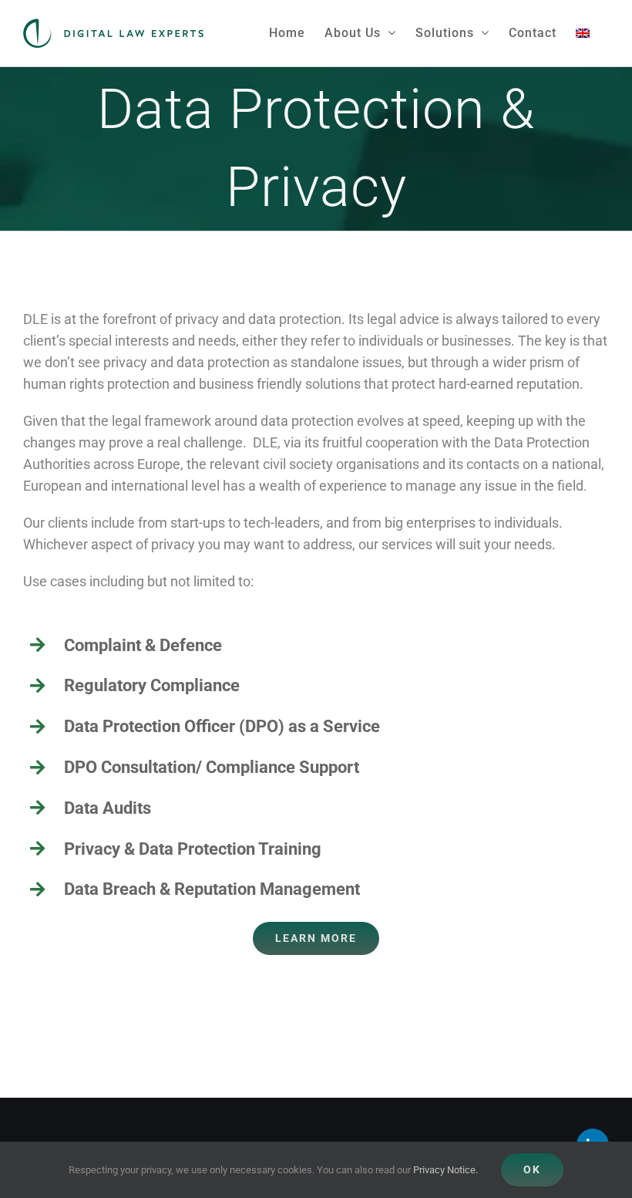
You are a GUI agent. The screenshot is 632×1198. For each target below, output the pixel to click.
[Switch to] (583, 33)
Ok (532, 1169)
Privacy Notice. (445, 1170)
